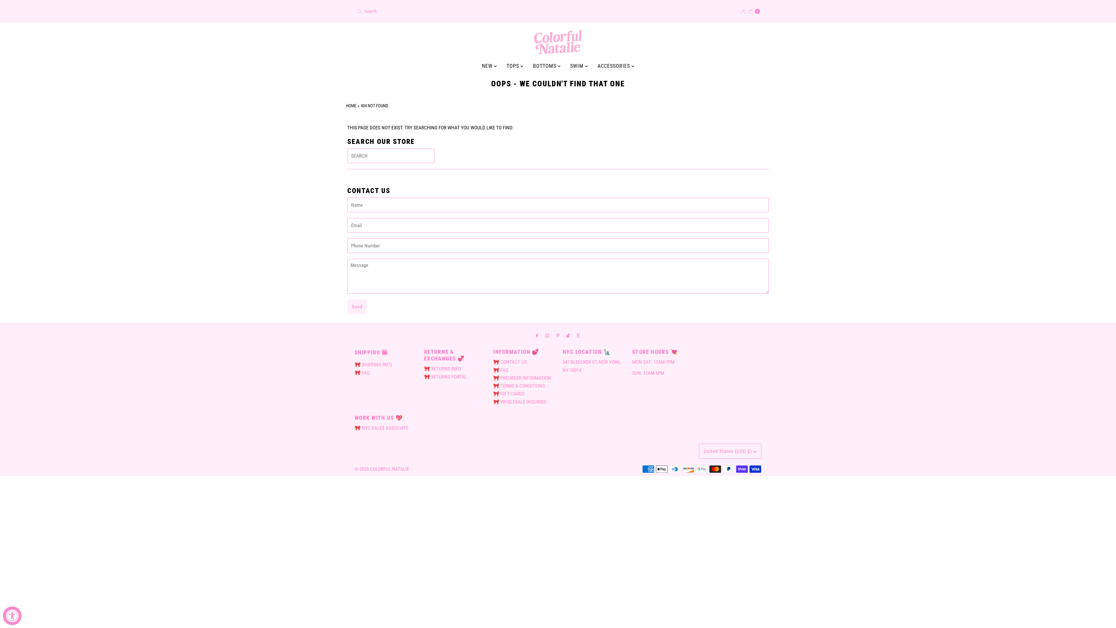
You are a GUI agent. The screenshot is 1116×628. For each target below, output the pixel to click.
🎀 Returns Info (442, 369)
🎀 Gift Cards (509, 394)
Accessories (615, 66)
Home (351, 105)
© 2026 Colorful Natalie (382, 469)
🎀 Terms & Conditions (519, 386)
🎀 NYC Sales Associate (381, 428)
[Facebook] (537, 335)
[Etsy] (578, 335)
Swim (577, 66)
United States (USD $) (728, 451)
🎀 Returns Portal (445, 377)
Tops (514, 66)
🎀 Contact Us (510, 362)
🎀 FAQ (362, 373)
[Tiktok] (568, 335)
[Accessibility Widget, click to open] (12, 615)
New (488, 66)
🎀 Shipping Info (373, 364)
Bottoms (545, 66)
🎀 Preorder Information (522, 378)
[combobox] (455, 11)
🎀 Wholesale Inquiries (519, 402)
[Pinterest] (557, 335)
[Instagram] (547, 335)
